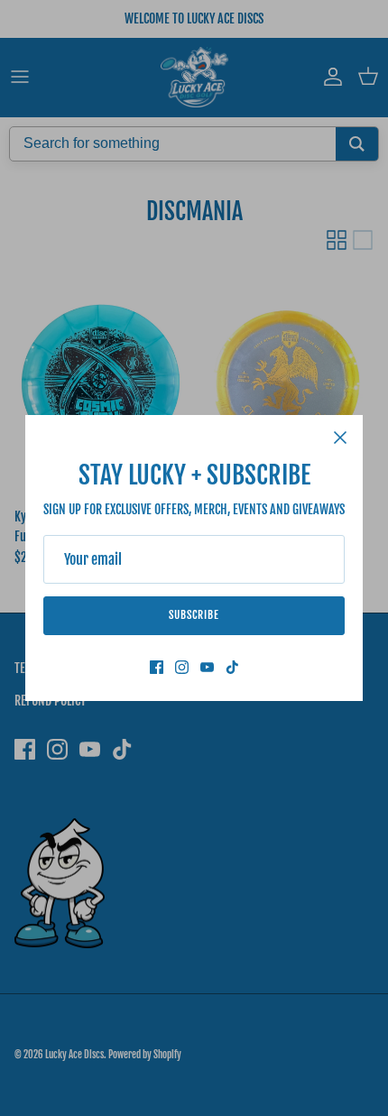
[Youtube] (207, 667)
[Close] (340, 437)
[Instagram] (182, 667)
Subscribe (194, 615)
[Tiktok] (232, 667)
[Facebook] (156, 667)
